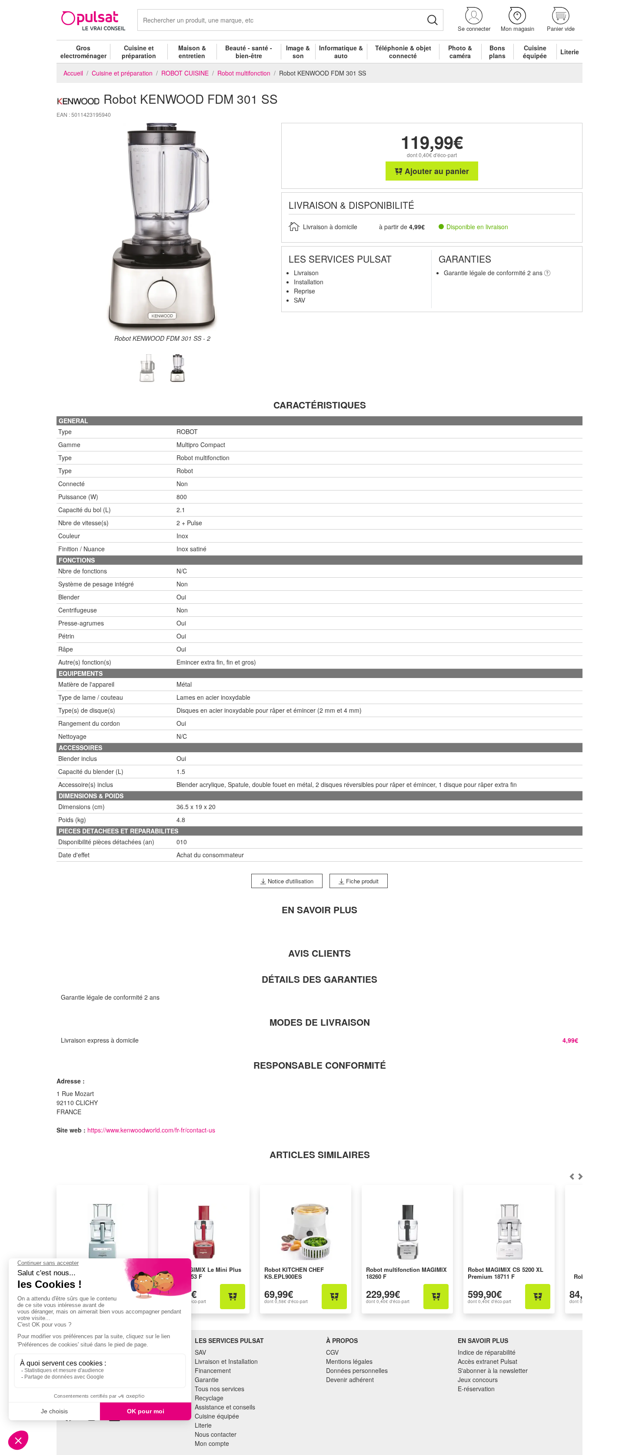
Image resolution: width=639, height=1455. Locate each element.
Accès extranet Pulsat (487, 1361)
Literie (569, 51)
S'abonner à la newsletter (493, 1370)
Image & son (298, 51)
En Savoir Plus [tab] (319, 909)
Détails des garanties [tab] (319, 979)
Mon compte (212, 1443)
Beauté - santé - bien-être (248, 51)
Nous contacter (215, 1434)
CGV (332, 1352)
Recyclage (209, 1397)
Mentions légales (349, 1361)
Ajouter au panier (436, 170)
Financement (213, 1370)
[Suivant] (571, 1176)
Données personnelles (357, 1370)
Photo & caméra (460, 51)
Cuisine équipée (535, 51)
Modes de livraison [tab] (320, 1022)
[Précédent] (580, 1176)
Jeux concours (478, 1379)
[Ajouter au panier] (232, 1296)
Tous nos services (219, 1388)
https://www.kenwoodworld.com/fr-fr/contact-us (151, 1130)
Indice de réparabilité (487, 1352)
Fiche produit (361, 881)
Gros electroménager (83, 51)
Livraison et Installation (226, 1361)
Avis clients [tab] (319, 953)
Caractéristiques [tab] (319, 404)
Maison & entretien (192, 51)
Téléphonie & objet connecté (403, 51)
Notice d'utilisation (289, 881)
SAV (200, 1352)
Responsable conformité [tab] (319, 1065)
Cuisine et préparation (139, 51)
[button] (474, 19)
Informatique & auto (341, 51)
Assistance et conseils (225, 1406)
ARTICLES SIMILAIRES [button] (320, 1154)
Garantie (207, 1379)
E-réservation (476, 1388)
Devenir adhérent (350, 1379)
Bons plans (497, 51)
